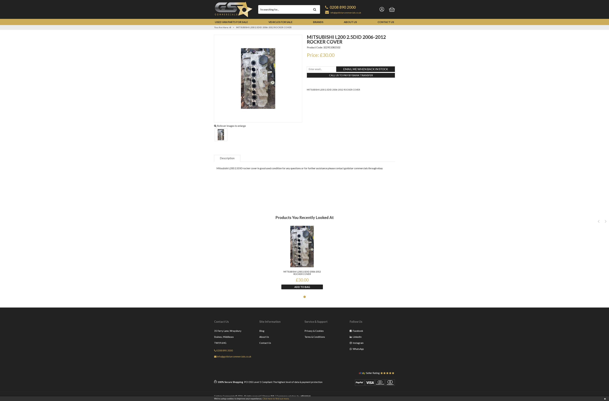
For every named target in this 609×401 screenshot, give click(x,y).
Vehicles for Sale (280, 21)
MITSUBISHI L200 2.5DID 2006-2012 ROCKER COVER (302, 272)
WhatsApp (358, 349)
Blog (261, 330)
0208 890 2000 (343, 7)
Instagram (358, 343)
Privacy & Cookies (314, 330)
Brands (318, 21)
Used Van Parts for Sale (231, 21)
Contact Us (386, 21)
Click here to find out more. (275, 398)
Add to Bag (302, 286)
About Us (350, 21)
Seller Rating (373, 373)
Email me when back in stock (365, 69)
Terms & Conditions (314, 336)
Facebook (358, 331)
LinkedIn (358, 337)
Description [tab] (227, 158)
